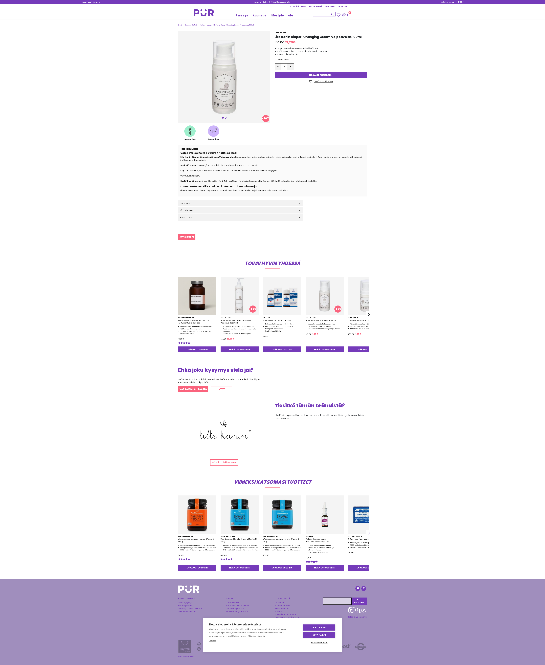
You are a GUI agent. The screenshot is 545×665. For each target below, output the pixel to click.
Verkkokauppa (282, 608)
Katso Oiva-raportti (357, 617)
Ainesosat (185, 203)
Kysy (222, 389)
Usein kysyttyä (185, 602)
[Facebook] (357, 589)
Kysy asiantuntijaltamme (287, 617)
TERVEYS (242, 15)
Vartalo (202, 25)
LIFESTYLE (277, 15)
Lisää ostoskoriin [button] (197, 349)
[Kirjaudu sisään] (343, 14)
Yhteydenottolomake (285, 614)
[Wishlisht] (339, 15)
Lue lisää (212, 640)
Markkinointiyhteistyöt (237, 611)
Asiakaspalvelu (185, 605)
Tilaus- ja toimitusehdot (190, 608)
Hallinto (278, 611)
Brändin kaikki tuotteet (224, 462)
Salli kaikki (319, 627)
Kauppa (188, 25)
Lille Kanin (280, 32)
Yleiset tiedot (187, 217)
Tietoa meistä (315, 6)
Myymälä (294, 6)
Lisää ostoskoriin (320, 75)
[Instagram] (363, 589)
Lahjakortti (344, 6)
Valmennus (330, 6)
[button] (224, 77)
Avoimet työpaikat (235, 608)
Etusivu (181, 25)
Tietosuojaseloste (187, 611)
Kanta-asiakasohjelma (237, 605)
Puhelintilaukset (282, 605)
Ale (290, 15)
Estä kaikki (319, 635)
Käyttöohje (186, 210)
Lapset (209, 25)
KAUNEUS (259, 15)
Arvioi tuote (187, 237)
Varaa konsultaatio (193, 389)
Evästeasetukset (186, 656)
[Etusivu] (204, 14)
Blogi (304, 6)
